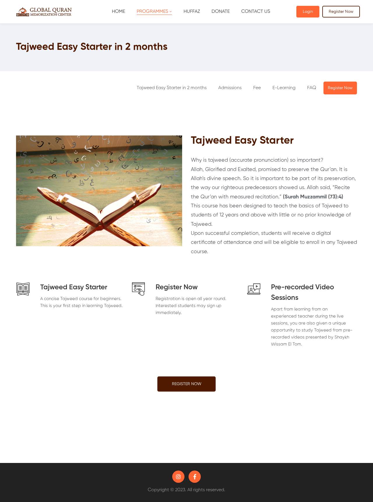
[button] (230, 88)
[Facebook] (195, 477)
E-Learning (283, 88)
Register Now (341, 12)
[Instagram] (178, 477)
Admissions (230, 88)
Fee (257, 88)
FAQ (311, 88)
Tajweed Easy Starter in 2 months (172, 88)
